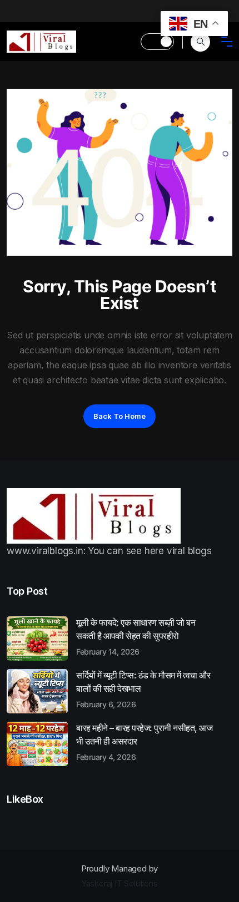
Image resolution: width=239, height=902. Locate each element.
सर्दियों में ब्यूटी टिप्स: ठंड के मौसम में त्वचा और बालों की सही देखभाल (143, 689)
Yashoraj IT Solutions (119, 883)
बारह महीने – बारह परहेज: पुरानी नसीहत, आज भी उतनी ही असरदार (144, 741)
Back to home (119, 416)
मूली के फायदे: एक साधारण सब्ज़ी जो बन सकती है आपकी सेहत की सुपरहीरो (135, 636)
